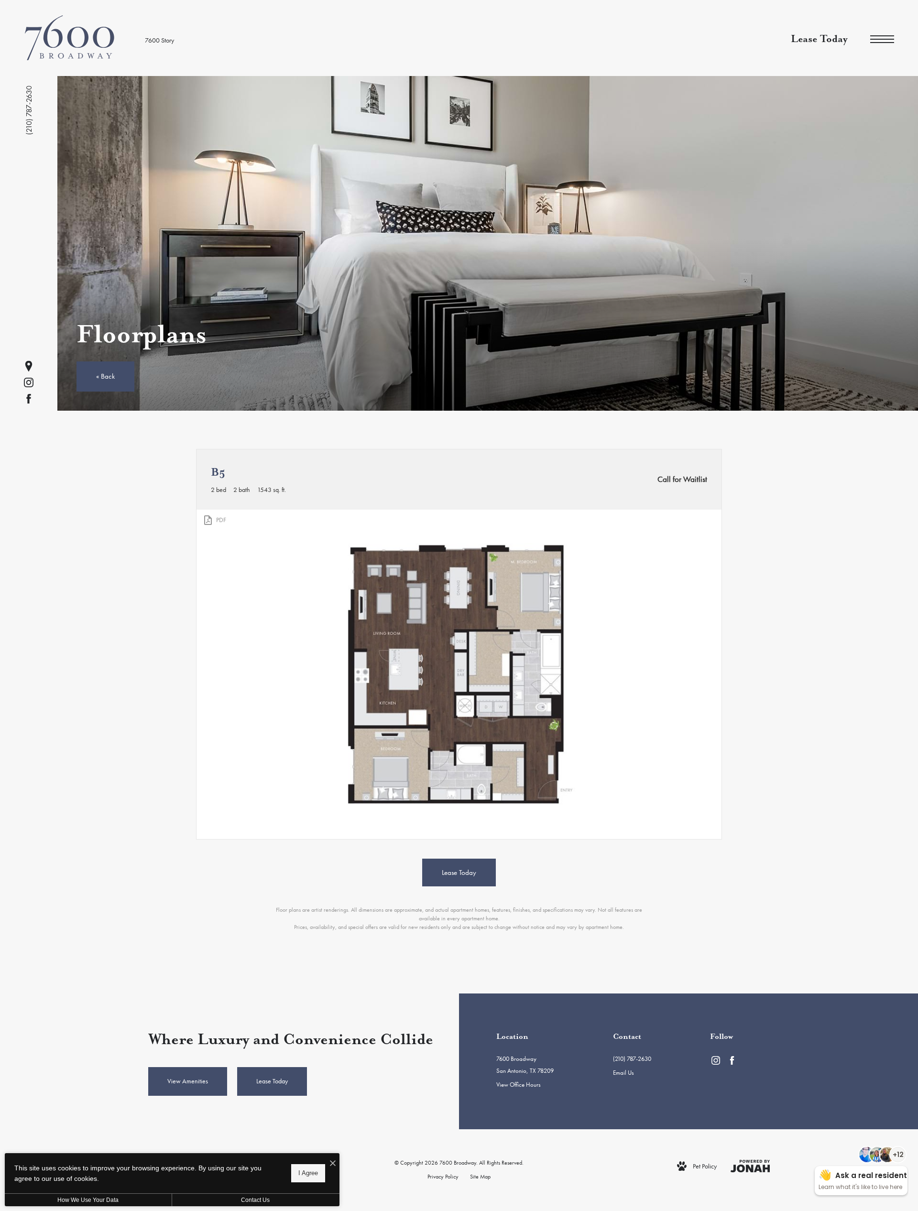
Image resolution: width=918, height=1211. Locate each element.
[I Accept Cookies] (333, 1164)
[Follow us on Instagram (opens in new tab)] (29, 382)
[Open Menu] (882, 39)
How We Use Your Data (88, 1200)
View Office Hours (518, 1084)
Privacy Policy (443, 1176)
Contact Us (255, 1200)
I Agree (308, 1173)
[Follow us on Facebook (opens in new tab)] (29, 399)
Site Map (480, 1176)
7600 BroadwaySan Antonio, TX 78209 (525, 1065)
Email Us (623, 1073)
